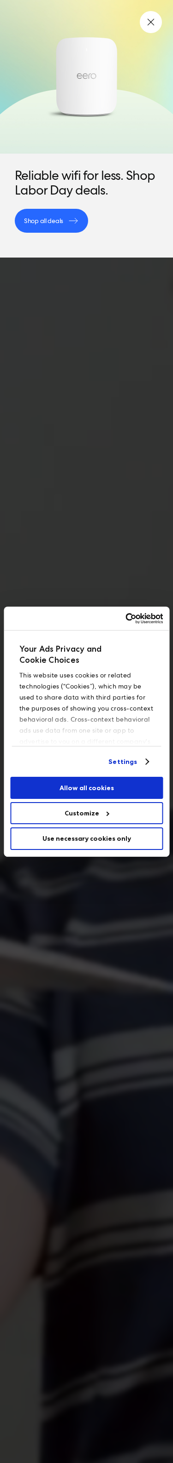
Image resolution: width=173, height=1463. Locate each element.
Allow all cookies (87, 788)
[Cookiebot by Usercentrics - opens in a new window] (123, 618)
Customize (82, 813)
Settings (122, 761)
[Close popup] (151, 22)
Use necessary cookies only (86, 838)
